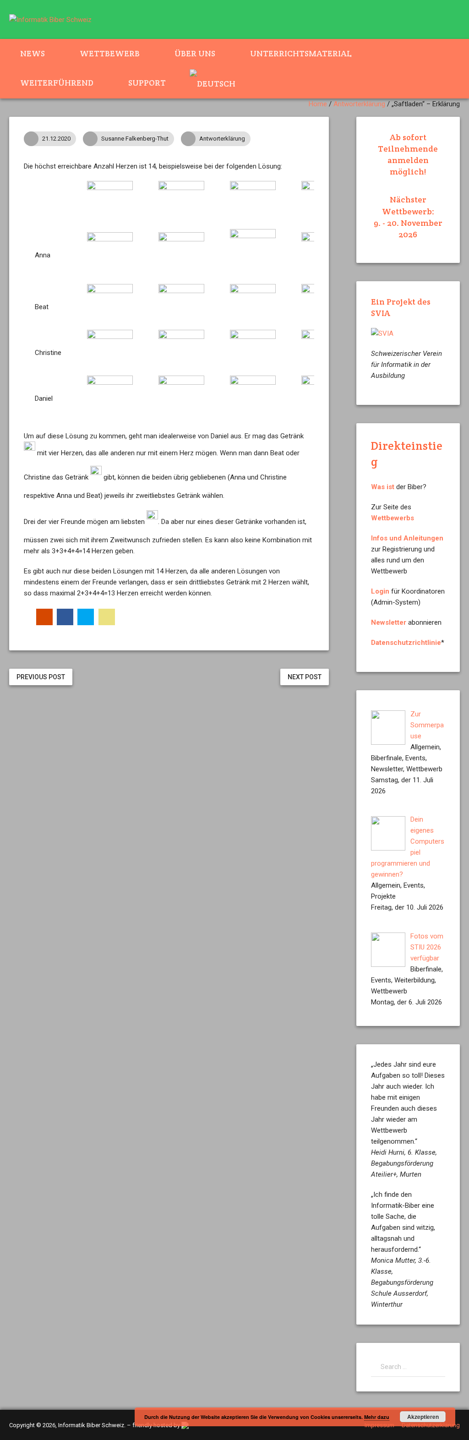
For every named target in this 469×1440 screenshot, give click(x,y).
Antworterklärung (359, 104)
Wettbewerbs (392, 518)
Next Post (305, 677)
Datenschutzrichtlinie (406, 642)
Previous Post (40, 677)
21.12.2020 (56, 138)
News (32, 53)
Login (380, 591)
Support (147, 82)
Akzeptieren (423, 1417)
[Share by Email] (106, 617)
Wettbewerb (110, 53)
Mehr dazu (376, 1416)
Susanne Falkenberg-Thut (135, 138)
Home (318, 104)
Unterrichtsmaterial (301, 53)
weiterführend (56, 82)
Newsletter (388, 622)
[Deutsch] (218, 83)
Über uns (195, 53)
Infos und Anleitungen (407, 538)
